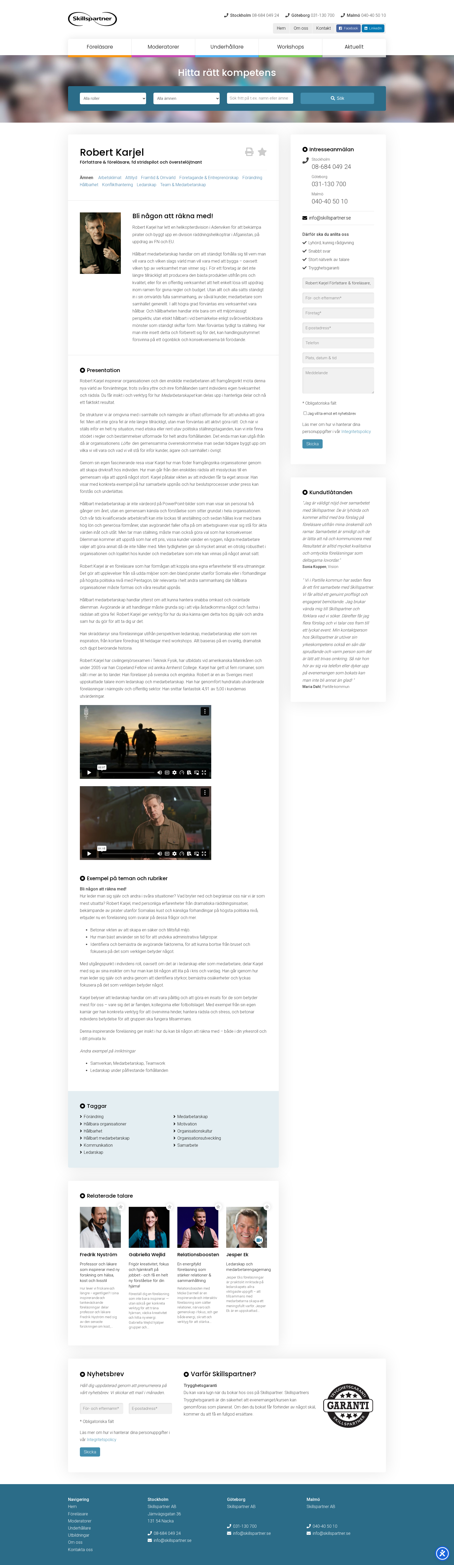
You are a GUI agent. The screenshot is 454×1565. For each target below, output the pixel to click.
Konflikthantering (117, 184)
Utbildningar (78, 1535)
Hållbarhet (89, 184)
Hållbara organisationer (105, 1123)
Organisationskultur (194, 1131)
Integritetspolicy (356, 431)
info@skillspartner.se (330, 218)
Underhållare (227, 46)
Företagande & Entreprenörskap (209, 177)
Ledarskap (146, 184)
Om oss (301, 28)
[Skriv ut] (249, 152)
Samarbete (187, 1145)
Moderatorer (163, 46)
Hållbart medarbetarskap (107, 1138)
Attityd (131, 177)
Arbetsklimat (109, 177)
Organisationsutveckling (199, 1138)
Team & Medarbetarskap (183, 184)
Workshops (290, 46)
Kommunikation (98, 1145)
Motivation (187, 1123)
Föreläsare (100, 46)
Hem (281, 28)
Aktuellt (354, 46)
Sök (340, 98)
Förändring (252, 177)
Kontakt (323, 28)
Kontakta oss (80, 1549)
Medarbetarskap (192, 1116)
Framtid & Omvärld (158, 177)
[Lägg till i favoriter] (262, 152)
